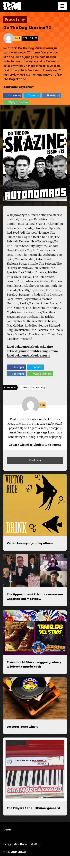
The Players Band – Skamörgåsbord (33, 808)
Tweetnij (34, 95)
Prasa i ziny (38, 387)
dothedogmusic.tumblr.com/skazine (33, 351)
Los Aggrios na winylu (22, 727)
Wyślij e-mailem (18, 102)
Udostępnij (14, 95)
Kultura (25, 387)
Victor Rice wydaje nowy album (30, 543)
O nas (7, 829)
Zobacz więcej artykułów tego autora (35, 444)
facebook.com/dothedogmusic (28, 355)
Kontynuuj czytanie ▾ (18, 87)
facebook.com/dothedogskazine (30, 346)
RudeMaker (18, 852)
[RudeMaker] (12, 6)
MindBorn (20, 844)
